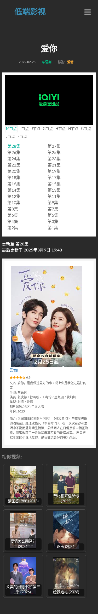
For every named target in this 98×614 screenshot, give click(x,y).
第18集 (13, 178)
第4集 (12, 222)
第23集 (54, 159)
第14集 (13, 190)
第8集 (12, 209)
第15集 (54, 184)
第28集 (13, 146)
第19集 (54, 171)
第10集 (13, 203)
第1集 (53, 228)
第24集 (13, 159)
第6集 (12, 215)
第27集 (54, 146)
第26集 (13, 153)
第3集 (53, 222)
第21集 (54, 165)
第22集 (13, 165)
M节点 (11, 129)
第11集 (54, 196)
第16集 (13, 184)
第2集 (12, 228)
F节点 (22, 137)
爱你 (14, 370)
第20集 (13, 171)
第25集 (54, 153)
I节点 (24, 129)
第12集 (13, 196)
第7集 (53, 209)
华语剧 (46, 62)
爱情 (70, 62)
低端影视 (30, 12)
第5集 (53, 215)
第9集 (53, 203)
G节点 (48, 129)
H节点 (60, 129)
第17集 (54, 178)
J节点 (35, 129)
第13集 (54, 190)
